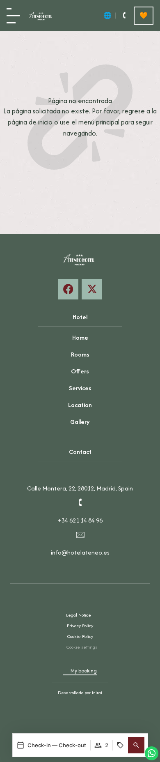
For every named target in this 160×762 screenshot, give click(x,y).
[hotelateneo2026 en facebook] (68, 289)
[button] (136, 745)
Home (80, 337)
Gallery (80, 421)
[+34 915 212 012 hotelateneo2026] (124, 15)
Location (80, 405)
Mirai (97, 692)
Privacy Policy (80, 625)
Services (80, 388)
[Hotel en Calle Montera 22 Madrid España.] (80, 470)
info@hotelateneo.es (80, 552)
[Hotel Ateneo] (41, 16)
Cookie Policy (80, 636)
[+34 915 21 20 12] (80, 502)
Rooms (80, 354)
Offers (80, 371)
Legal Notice (78, 615)
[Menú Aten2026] (13, 15)
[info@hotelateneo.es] (80, 534)
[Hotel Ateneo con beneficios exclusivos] (143, 16)
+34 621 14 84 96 (80, 520)
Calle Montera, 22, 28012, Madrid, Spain (80, 488)
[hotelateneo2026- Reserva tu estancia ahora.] (92, 289)
